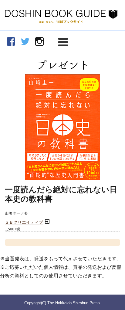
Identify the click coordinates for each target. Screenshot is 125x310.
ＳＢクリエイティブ (24, 222)
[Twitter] (25, 41)
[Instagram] (39, 41)
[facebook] (11, 41)
